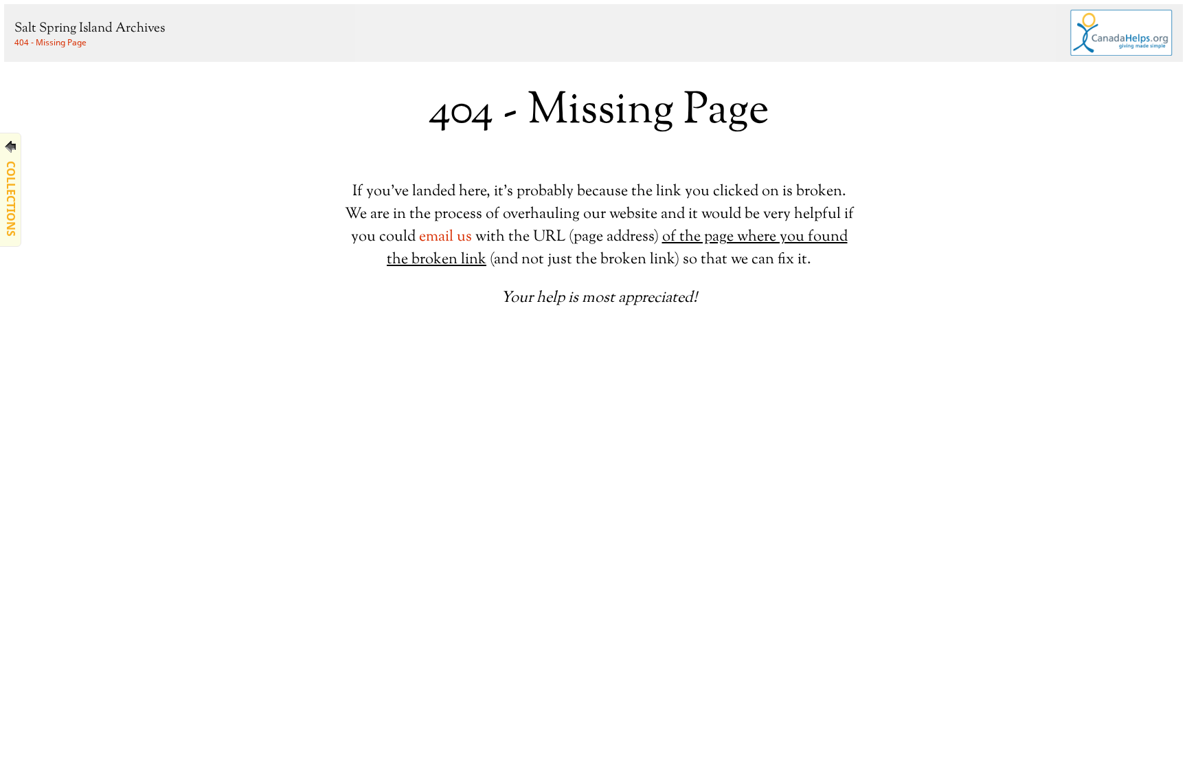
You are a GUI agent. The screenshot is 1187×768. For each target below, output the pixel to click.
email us (445, 237)
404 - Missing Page (50, 42)
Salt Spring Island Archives (89, 28)
